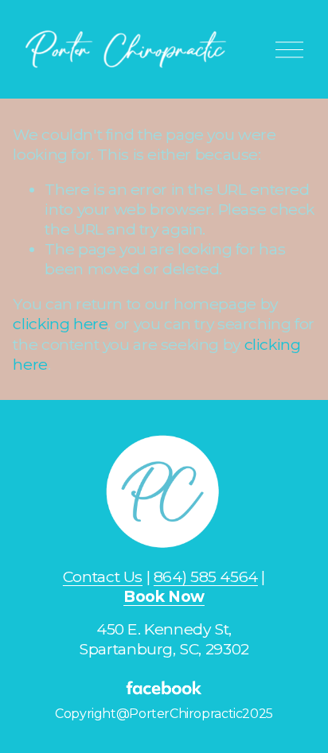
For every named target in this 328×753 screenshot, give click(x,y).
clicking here (60, 323)
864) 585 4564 (206, 576)
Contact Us (103, 576)
